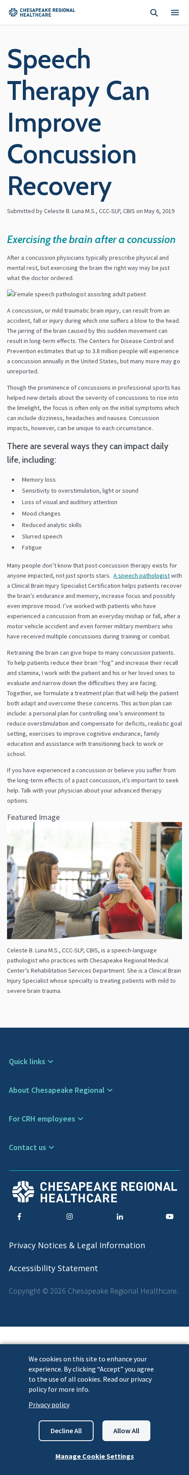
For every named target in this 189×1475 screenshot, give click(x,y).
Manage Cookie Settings (94, 1456)
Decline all (66, 1430)
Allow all (126, 1430)
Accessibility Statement (53, 1268)
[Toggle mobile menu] (174, 12)
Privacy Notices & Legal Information (77, 1245)
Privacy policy (49, 1404)
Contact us (27, 1147)
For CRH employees (42, 1119)
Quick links (27, 1061)
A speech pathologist (141, 575)
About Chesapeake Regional (57, 1090)
